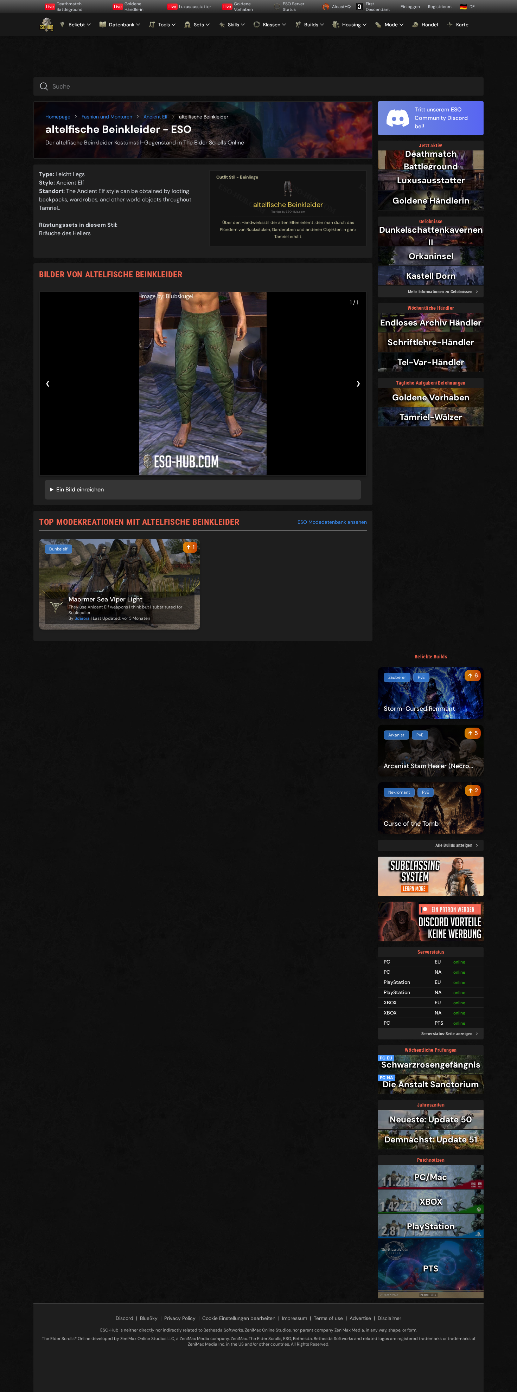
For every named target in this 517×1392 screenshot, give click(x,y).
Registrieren (440, 6)
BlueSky (149, 1318)
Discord (124, 1318)
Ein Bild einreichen (80, 489)
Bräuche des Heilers (65, 233)
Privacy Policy (180, 1318)
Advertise (360, 1318)
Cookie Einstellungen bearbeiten (238, 1318)
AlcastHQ (341, 6)
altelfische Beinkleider (288, 204)
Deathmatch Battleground (64, 6)
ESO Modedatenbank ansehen (332, 522)
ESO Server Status (293, 6)
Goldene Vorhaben (238, 6)
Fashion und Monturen (107, 117)
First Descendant (378, 6)
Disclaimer (389, 1318)
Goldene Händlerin (128, 6)
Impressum (294, 1318)
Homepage (57, 117)
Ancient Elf (155, 117)
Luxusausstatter (189, 6)
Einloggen (410, 6)
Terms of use (328, 1318)
